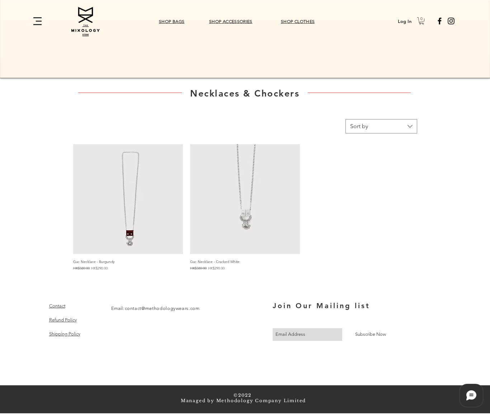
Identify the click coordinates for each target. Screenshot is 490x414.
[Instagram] (451, 21)
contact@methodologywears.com (162, 308)
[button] (37, 21)
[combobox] (381, 126)
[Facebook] (439, 21)
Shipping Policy (64, 334)
